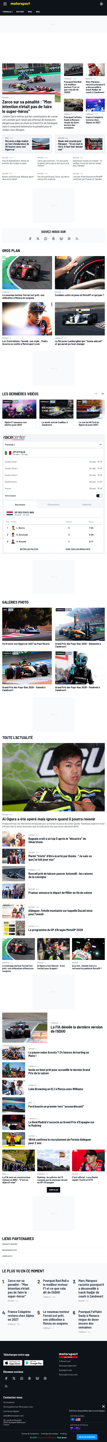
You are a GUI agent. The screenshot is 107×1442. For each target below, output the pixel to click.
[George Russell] (13, 541)
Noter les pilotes (29, 549)
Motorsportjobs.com (67, 1365)
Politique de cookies (49, 1433)
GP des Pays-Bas (24, 512)
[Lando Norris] (13, 528)
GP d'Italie (19, 451)
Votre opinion (8, 1402)
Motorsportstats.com (68, 1374)
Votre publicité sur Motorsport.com (18, 1407)
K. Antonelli (22, 534)
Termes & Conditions (30, 1433)
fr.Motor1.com (65, 1361)
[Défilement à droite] (102, 393)
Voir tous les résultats (78, 549)
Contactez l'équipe (11, 1411)
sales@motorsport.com (13, 1415)
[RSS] (77, 238)
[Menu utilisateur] (101, 4)
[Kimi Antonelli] (13, 534)
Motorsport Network (46, 1437)
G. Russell (21, 541)
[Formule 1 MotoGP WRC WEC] (53, 445)
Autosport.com (65, 1370)
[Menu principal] (5, 4)
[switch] (98, 495)
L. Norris (20, 528)
